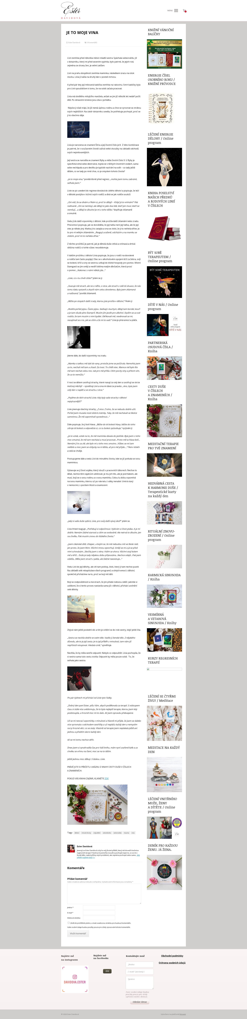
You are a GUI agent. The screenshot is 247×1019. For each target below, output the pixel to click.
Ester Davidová (74, 42)
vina (133, 833)
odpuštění (97, 833)
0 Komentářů (92, 42)
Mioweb (183, 1014)
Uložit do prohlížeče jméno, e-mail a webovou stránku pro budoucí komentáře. (100, 923)
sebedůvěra (107, 833)
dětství (77, 833)
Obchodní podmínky (172, 955)
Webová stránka (73, 918)
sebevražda (117, 833)
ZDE (107, 778)
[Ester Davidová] (70, 10)
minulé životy (86, 833)
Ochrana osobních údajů (172, 962)
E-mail (70, 913)
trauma (126, 833)
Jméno (70, 907)
